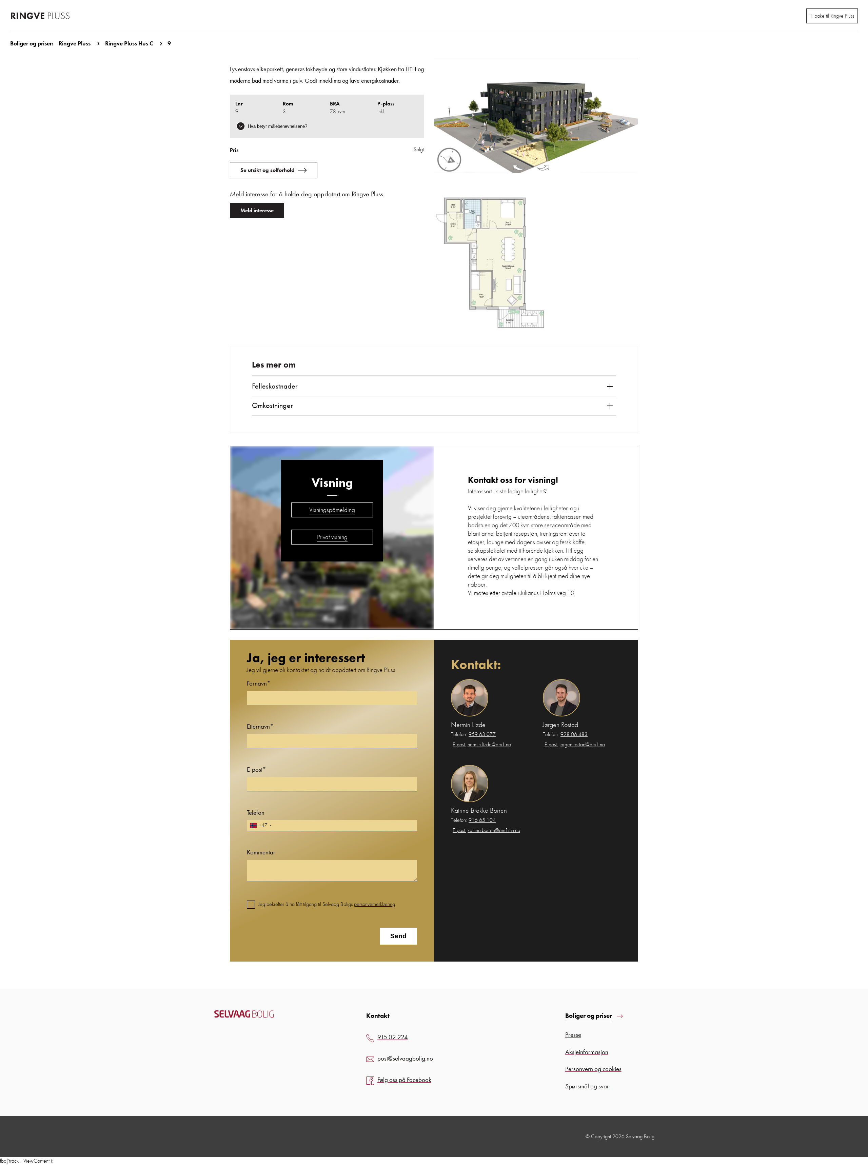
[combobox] (260, 825)
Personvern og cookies (593, 1069)
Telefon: (473, 734)
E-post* (256, 769)
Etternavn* (260, 726)
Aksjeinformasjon (586, 1052)
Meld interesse (257, 210)
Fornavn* (259, 683)
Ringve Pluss (75, 43)
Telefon (255, 812)
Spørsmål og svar (587, 1086)
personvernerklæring (374, 904)
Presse (573, 1034)
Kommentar (261, 852)
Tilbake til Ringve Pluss (832, 15)
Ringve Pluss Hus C (129, 43)
